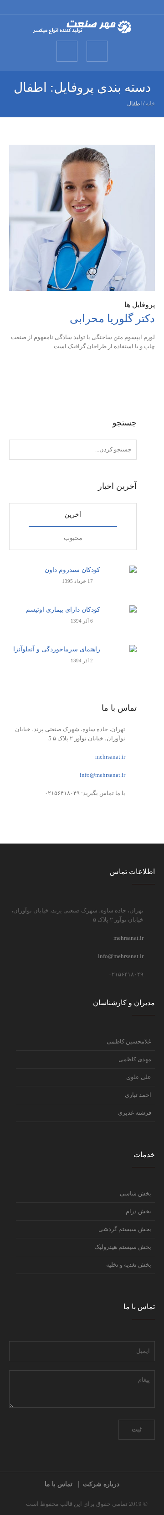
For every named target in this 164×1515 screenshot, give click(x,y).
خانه (150, 103)
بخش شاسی (135, 1193)
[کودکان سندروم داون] (122, 580)
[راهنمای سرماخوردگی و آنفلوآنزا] (122, 659)
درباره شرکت (101, 1484)
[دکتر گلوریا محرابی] (82, 217)
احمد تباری (138, 1094)
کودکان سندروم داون (72, 569)
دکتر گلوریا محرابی (112, 319)
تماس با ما (58, 1484)
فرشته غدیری (134, 1112)
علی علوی (138, 1077)
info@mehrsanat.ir (102, 774)
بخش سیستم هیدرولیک (122, 1246)
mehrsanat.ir (110, 756)
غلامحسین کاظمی (129, 1041)
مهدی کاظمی (134, 1059)
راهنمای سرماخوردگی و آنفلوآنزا (56, 649)
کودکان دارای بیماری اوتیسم (63, 609)
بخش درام (138, 1211)
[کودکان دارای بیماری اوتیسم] (122, 619)
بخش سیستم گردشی (124, 1229)
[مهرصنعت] (82, 27)
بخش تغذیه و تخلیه (128, 1264)
